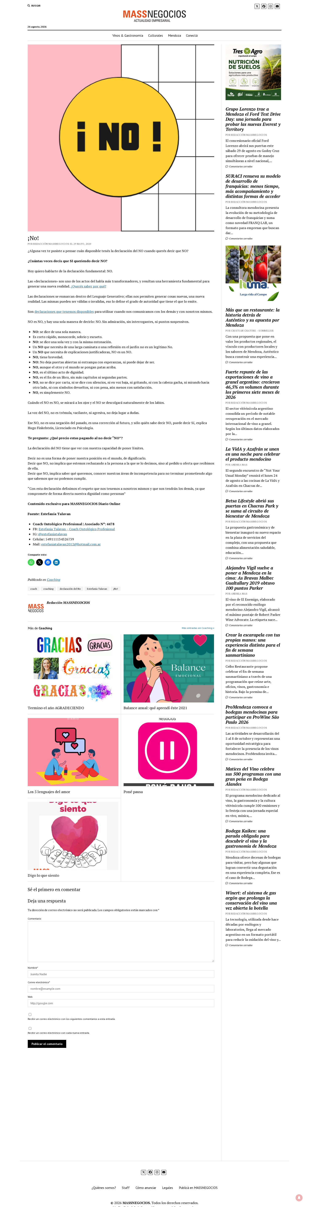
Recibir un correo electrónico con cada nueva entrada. (59, 1032)
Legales (167, 1188)
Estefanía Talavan (97, 588)
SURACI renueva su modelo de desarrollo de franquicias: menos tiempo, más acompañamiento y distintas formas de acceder (253, 186)
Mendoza (174, 35)
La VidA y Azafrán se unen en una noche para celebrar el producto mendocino (253, 454)
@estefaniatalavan (52, 534)
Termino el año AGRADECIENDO (56, 707)
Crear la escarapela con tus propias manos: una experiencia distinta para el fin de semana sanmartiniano (253, 645)
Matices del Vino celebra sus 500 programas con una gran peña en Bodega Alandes (253, 776)
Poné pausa (133, 791)
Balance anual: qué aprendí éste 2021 (155, 707)
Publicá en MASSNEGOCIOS (198, 1188)
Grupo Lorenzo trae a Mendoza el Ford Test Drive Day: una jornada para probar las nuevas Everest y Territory (253, 119)
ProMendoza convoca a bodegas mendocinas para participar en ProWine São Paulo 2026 (252, 714)
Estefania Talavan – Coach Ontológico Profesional (77, 529)
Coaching (53, 579)
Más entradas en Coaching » (198, 628)
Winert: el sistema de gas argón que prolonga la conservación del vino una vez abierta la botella (251, 900)
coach (33, 588)
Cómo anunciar (146, 1188)
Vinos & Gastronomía (127, 35)
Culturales (155, 35)
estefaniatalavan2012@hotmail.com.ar (71, 544)
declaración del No (70, 588)
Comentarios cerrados (240, 166)
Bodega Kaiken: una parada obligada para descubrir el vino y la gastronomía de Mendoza (251, 838)
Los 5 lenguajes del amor (49, 791)
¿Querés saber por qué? (88, 286)
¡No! (115, 588)
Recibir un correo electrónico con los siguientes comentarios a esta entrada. (71, 1018)
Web (30, 996)
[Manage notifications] (299, 1197)
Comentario (34, 918)
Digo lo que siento (43, 875)
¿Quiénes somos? (104, 1188)
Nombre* (33, 967)
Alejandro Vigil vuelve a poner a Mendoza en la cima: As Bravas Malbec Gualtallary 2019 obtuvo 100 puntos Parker (250, 578)
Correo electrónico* (39, 982)
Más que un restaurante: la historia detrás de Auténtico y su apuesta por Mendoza (253, 317)
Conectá (192, 35)
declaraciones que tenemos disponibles (64, 311)
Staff (126, 1188)
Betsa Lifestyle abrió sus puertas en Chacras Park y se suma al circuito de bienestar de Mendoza (252, 508)
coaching (48, 588)
